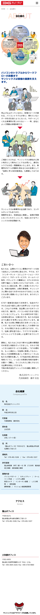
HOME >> (5, 9)
